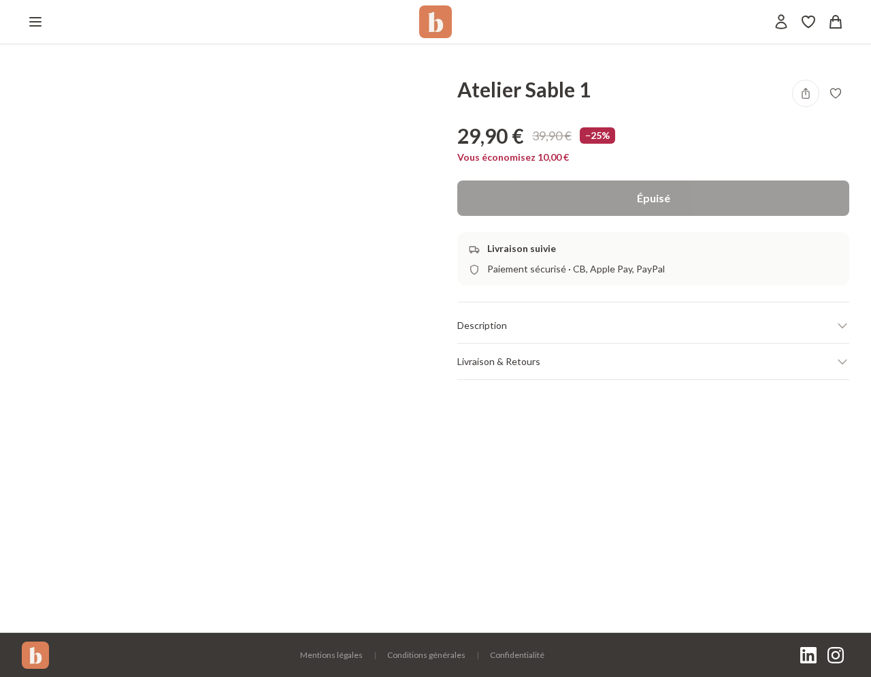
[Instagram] (835, 655)
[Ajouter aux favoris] (835, 93)
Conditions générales (426, 655)
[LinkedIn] (808, 655)
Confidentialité (517, 655)
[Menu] (35, 21)
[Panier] (835, 21)
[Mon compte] (781, 21)
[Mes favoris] (808, 21)
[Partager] (805, 93)
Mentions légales (331, 655)
